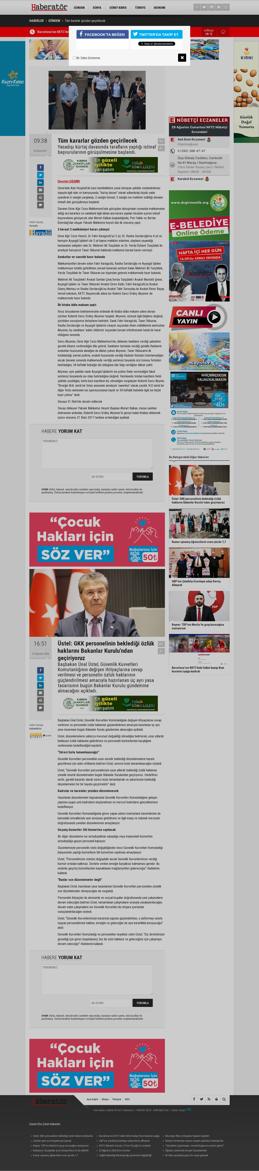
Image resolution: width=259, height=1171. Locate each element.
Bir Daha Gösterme (87, 58)
